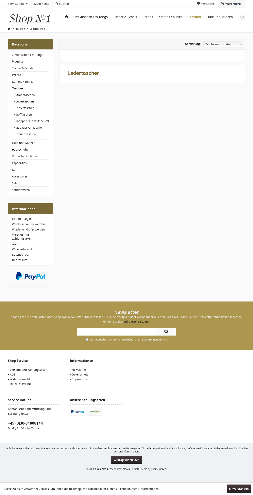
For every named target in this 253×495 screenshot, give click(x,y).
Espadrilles (19, 163)
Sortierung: (193, 44)
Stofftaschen (23, 114)
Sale (15, 183)
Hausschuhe (20, 149)
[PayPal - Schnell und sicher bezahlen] (30, 276)
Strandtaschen (25, 95)
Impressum (19, 260)
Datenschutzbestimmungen (110, 339)
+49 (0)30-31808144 (25, 423)
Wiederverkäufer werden (28, 224)
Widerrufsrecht (22, 249)
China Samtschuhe (24, 156)
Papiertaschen (24, 108)
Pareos (16, 75)
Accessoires (19, 176)
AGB (15, 244)
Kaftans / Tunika (22, 81)
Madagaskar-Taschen (29, 127)
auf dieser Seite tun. (137, 321)
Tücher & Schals (22, 68)
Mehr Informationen (145, 489)
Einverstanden (239, 488)
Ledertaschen (24, 101)
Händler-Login (21, 219)
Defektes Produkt (21, 384)
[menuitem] (231, 4)
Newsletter (79, 370)
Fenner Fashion (25, 134)
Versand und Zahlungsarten (22, 236)
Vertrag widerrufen (126, 460)
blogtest (17, 61)
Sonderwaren (21, 190)
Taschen (17, 88)
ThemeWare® (159, 469)
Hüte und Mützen (23, 143)
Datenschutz (20, 254)
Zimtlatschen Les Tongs (27, 55)
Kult (14, 170)
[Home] (66, 17)
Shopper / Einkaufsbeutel (32, 121)
